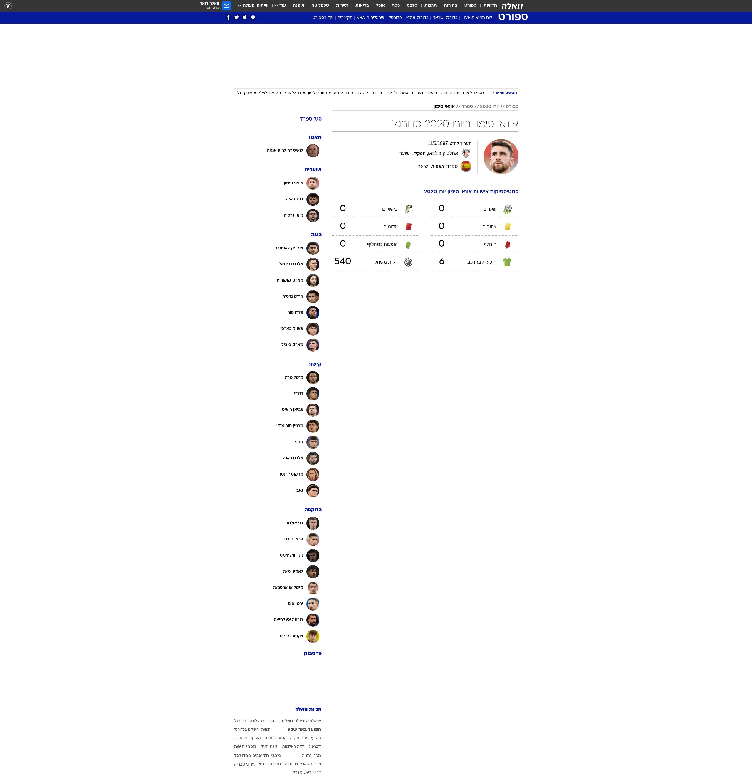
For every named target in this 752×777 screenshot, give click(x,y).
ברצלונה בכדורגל (249, 721)
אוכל (380, 6)
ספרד (467, 107)
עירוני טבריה (245, 764)
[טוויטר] (236, 17)
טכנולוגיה (320, 6)
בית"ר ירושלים (367, 93)
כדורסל (395, 18)
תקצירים (345, 18)
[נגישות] (8, 6)
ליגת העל (269, 747)
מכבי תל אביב (473, 93)
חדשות (490, 6)
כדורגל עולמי (417, 18)
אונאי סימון (444, 107)
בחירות (450, 6)
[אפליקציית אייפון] (245, 17)
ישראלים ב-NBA (370, 18)
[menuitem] (486, 6)
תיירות (342, 6)
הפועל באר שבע (304, 729)
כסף (396, 6)
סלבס (412, 6)
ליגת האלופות (293, 747)
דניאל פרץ (293, 93)
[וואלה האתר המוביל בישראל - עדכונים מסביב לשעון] (512, 6)
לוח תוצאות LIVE (476, 18)
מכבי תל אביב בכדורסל (302, 764)
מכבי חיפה (425, 93)
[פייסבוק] (228, 17)
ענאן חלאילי (268, 93)
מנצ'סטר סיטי (270, 764)
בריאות (362, 6)
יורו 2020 (489, 107)
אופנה (298, 6)
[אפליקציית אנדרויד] (253, 17)
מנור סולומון (317, 93)
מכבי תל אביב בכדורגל (257, 756)
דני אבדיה (341, 93)
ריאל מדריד (301, 773)
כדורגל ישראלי (445, 18)
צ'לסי (317, 772)
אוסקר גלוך (243, 93)
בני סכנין (273, 721)
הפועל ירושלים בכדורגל (252, 730)
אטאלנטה (313, 721)
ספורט (470, 6)
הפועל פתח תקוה (305, 738)
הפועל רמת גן (275, 738)
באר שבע (447, 93)
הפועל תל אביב (397, 93)
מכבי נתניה (311, 756)
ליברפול (315, 747)
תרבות (430, 6)
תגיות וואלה (308, 709)
